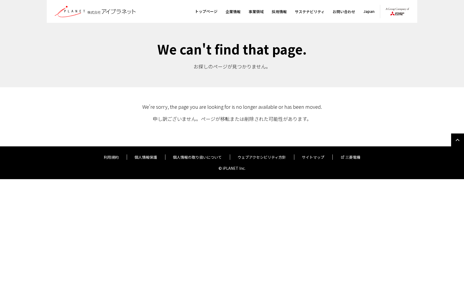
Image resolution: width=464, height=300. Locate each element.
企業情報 (233, 11)
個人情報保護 (146, 157)
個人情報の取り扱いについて (197, 157)
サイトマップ (313, 157)
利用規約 (111, 157)
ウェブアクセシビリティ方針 (262, 157)
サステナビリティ (310, 11)
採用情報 (279, 11)
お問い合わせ (344, 11)
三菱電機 (352, 157)
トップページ (206, 11)
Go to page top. (457, 139)
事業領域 (256, 11)
